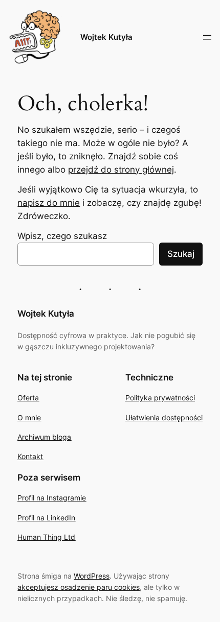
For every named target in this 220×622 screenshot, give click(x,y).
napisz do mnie (48, 203)
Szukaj (180, 254)
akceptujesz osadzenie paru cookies (78, 587)
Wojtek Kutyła (106, 37)
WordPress (91, 575)
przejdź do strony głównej (121, 169)
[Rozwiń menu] (207, 37)
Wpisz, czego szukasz (62, 236)
